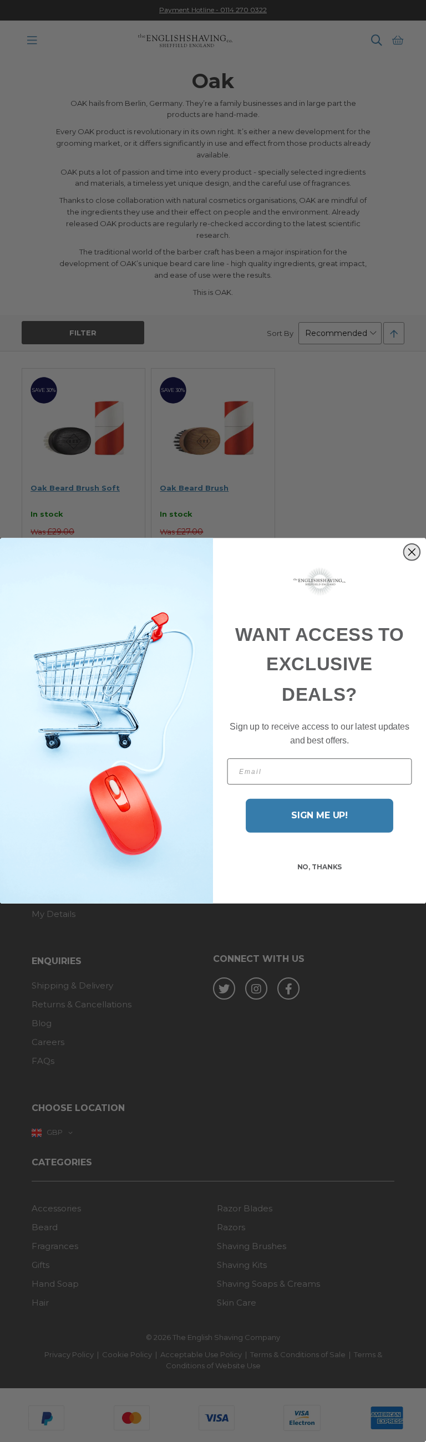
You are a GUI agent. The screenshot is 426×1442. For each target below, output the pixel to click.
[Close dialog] (412, 552)
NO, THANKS (319, 867)
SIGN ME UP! (319, 816)
